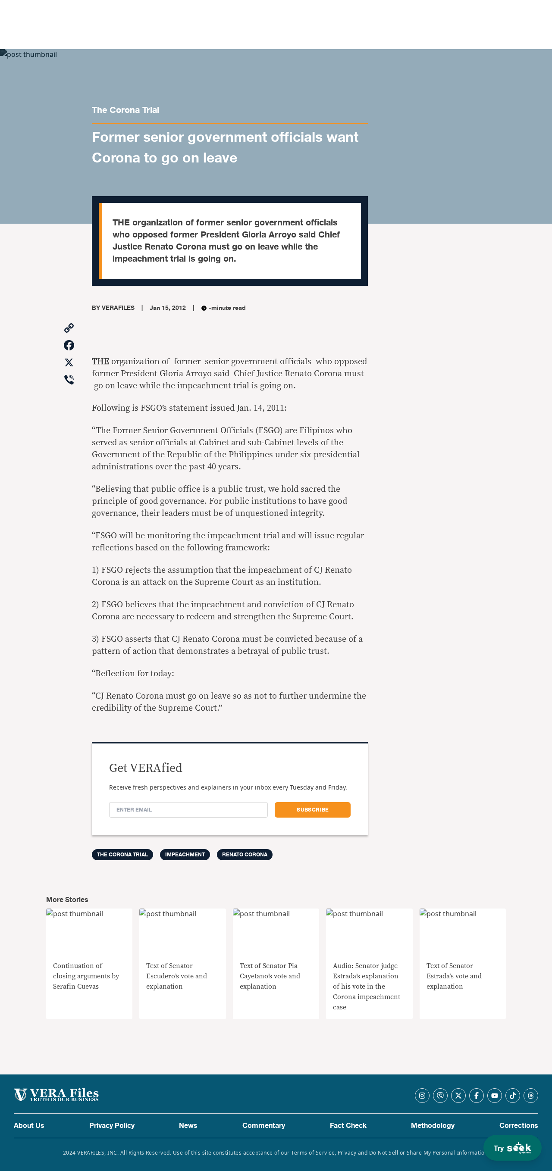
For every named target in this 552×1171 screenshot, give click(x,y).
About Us (29, 1125)
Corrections (518, 1125)
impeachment (185, 854)
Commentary (263, 1125)
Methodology (433, 1125)
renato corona (244, 854)
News (188, 1125)
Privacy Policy (112, 1125)
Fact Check (348, 1125)
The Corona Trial (125, 110)
